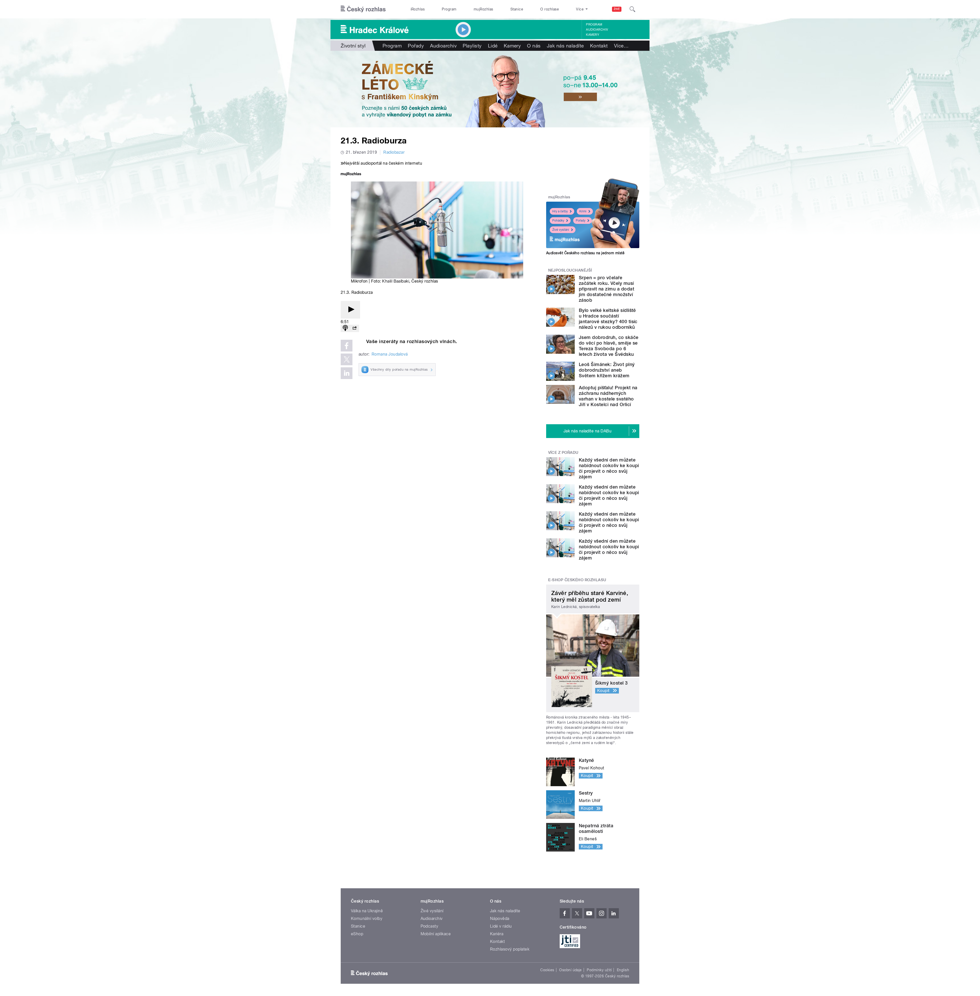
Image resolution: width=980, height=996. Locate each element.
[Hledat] (632, 9)
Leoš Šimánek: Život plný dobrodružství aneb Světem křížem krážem (607, 370)
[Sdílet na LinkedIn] (346, 373)
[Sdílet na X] (346, 359)
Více (621, 45)
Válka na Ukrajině (367, 910)
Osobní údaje (570, 970)
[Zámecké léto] (490, 89)
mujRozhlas (483, 9)
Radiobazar (394, 152)
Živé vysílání (560, 230)
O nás (534, 45)
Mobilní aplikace (436, 933)
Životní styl (353, 45)
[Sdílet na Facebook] (346, 345)
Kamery (592, 35)
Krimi (582, 211)
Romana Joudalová (390, 354)
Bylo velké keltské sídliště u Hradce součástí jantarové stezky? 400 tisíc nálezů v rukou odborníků (608, 319)
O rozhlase (549, 9)
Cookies (547, 970)
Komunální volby (366, 918)
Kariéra (496, 933)
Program (449, 9)
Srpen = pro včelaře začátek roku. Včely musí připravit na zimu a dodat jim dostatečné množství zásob (606, 289)
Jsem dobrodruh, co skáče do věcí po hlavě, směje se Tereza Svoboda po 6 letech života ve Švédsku (609, 346)
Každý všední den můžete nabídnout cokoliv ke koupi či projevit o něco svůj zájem (609, 468)
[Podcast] (345, 328)
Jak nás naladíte (565, 45)
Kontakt (599, 45)
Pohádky (558, 220)
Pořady (416, 45)
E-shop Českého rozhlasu (577, 580)
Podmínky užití (599, 970)
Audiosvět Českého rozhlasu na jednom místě (585, 253)
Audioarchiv (597, 29)
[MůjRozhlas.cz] (351, 174)
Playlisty (472, 45)
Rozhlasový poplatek (509, 949)
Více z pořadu (563, 452)
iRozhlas (418, 9)
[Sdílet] (354, 328)
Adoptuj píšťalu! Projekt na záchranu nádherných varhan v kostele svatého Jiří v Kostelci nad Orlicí (608, 396)
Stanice (516, 9)
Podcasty (429, 926)
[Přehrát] (350, 310)
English (623, 970)
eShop (357, 933)
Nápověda (499, 918)
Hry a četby (560, 211)
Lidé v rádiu (501, 926)
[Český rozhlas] (363, 9)
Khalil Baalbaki (395, 281)
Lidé (493, 45)
